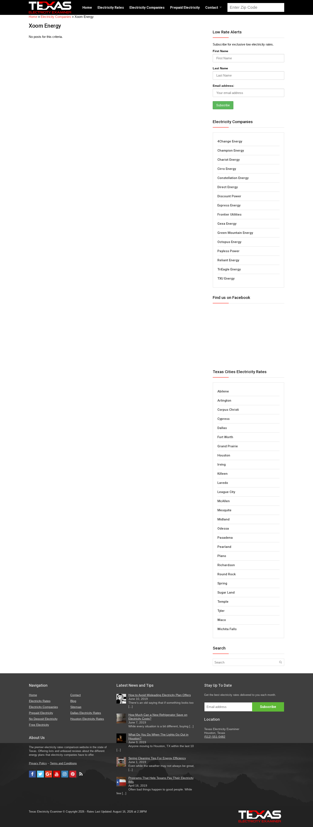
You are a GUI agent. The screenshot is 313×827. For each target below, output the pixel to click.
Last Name (220, 68)
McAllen (223, 501)
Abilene (223, 391)
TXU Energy (225, 278)
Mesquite (224, 510)
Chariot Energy (228, 160)
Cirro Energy (226, 169)
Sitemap (75, 707)
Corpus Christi (228, 410)
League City (226, 492)
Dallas (222, 428)
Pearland (224, 547)
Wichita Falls (227, 629)
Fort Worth (225, 437)
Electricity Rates (111, 8)
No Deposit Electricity (43, 718)
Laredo (222, 483)
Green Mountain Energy (235, 233)
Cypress (223, 419)
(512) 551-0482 (214, 736)
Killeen (222, 474)
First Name (220, 51)
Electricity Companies (147, 8)
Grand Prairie (227, 446)
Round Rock (226, 574)
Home (87, 8)
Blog (73, 701)
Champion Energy (230, 150)
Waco (221, 620)
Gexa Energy (226, 224)
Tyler (221, 611)
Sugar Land (226, 592)
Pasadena (225, 538)
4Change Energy (229, 141)
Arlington (224, 400)
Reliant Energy (228, 260)
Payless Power (228, 251)
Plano (221, 556)
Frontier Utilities (229, 214)
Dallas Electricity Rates (85, 713)
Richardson (226, 565)
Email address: (223, 85)
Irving (221, 464)
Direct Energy (227, 187)
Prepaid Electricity (185, 8)
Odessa (223, 528)
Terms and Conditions (63, 763)
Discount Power (229, 196)
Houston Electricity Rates (87, 718)
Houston (223, 455)
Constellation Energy (232, 178)
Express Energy (228, 205)
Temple (222, 602)
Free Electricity (39, 724)
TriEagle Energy (229, 269)
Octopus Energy (229, 242)
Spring (222, 583)
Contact (211, 8)
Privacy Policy (38, 763)
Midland (223, 519)
